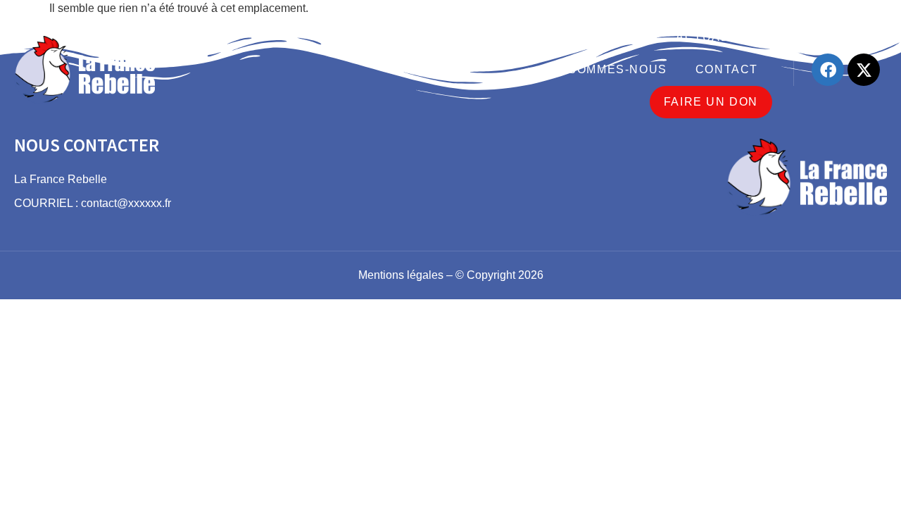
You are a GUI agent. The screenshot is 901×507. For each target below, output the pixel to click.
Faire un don (711, 102)
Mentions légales (400, 275)
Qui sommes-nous (604, 69)
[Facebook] (828, 70)
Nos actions (602, 37)
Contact (726, 69)
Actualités (717, 37)
